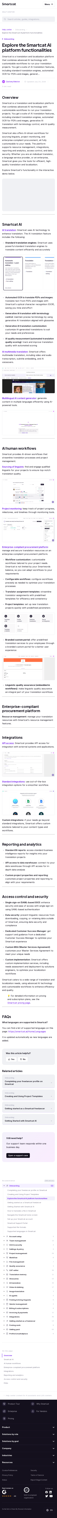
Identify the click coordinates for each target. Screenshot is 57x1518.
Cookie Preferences (9, 1470)
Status (4, 1480)
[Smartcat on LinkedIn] (50, 1492)
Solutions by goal (10, 1441)
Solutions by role (10, 1434)
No (24, 1059)
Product (6, 1427)
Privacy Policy (7, 1475)
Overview (8, 1355)
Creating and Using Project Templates (23, 1194)
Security (34, 1470)
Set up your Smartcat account (20, 1219)
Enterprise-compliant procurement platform (22, 1367)
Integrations (9, 1371)
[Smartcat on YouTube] (51, 1496)
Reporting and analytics (13, 1375)
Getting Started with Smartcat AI (20, 1207)
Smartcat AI (9, 1359)
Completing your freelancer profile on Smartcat (27, 1190)
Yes (12, 1059)
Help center (7, 29)
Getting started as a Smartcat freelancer (24, 1202)
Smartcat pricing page (18, 1002)
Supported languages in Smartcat (21, 1231)
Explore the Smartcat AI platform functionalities (27, 1198)
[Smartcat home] (9, 4)
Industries (7, 1455)
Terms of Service (37, 1475)
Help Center (8, 12)
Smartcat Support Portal (17, 1223)
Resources (7, 1462)
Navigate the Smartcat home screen (22, 1215)
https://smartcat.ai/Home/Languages (27, 1031)
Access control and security (15, 1379)
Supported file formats (16, 1227)
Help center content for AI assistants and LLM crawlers (29, 1395)
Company (6, 1448)
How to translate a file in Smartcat (21, 1211)
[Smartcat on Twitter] (46, 1496)
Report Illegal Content (39, 1480)
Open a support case (18, 1155)
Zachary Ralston (13, 81)
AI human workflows (12, 1363)
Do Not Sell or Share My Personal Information (16, 1509)
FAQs (6, 1383)
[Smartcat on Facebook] (46, 1492)
